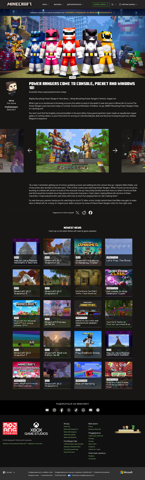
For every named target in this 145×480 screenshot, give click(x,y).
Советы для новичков (95, 436)
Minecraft (67, 426)
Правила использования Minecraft (14, 443)
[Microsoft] (126, 472)
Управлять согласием (35, 443)
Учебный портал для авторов (73, 444)
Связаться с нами (94, 449)
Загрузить (91, 447)
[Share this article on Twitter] (77, 212)
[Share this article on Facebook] (90, 212)
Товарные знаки (33, 475)
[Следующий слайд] (115, 150)
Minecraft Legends (70, 435)
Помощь (91, 438)
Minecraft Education (70, 437)
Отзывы (91, 441)
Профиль (91, 456)
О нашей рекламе (47, 475)
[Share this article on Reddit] (84, 212)
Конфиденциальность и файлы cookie (40, 472)
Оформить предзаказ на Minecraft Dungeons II (88, 12)
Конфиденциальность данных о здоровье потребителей (73, 472)
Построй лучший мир (71, 449)
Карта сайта (92, 444)
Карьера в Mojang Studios (72, 447)
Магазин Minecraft (94, 429)
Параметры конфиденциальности (83, 475)
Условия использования (101, 472)
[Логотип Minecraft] (19, 4)
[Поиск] (114, 4)
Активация (92, 459)
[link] (47, 410)
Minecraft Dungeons (70, 432)
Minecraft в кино (69, 452)
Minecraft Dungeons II (71, 429)
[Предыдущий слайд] (30, 150)
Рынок (90, 426)
